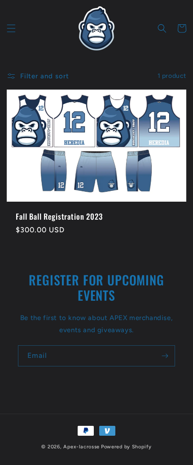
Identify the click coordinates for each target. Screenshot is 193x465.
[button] (11, 28)
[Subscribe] (165, 355)
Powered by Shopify (126, 447)
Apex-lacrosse (81, 447)
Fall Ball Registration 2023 (59, 216)
